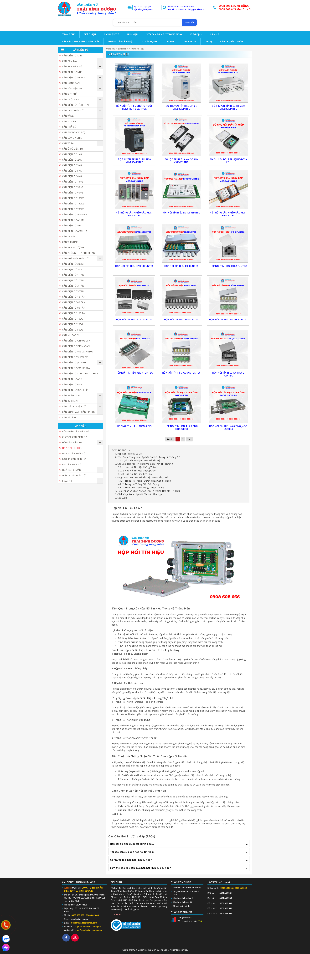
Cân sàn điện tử (72, 88)
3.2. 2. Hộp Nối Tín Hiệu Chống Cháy (136, 470)
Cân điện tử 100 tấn (74, 313)
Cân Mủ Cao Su (71, 335)
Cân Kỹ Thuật (70, 400)
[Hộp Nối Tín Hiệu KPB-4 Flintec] (228, 242)
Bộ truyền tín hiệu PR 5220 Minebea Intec (134, 161)
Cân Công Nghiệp (72, 137)
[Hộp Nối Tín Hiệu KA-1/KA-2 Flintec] (228, 349)
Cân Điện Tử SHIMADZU (75, 357)
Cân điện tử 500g (72, 329)
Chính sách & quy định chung (187, 887)
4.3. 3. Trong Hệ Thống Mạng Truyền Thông (141, 487)
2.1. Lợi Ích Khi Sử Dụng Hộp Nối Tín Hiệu (139, 460)
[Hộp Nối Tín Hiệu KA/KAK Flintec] (181, 349)
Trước (170, 439)
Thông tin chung (181, 882)
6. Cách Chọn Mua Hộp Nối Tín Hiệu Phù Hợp (138, 494)
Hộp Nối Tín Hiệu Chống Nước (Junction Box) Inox (134, 107)
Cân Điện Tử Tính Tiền (75, 104)
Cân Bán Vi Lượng (73, 247)
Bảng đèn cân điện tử (75, 431)
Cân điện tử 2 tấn (73, 280)
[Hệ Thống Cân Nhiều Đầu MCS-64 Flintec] (228, 189)
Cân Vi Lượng (70, 241)
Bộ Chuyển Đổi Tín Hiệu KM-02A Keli (228, 161)
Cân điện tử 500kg (73, 269)
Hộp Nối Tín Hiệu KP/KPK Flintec (228, 319)
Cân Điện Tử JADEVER (74, 362)
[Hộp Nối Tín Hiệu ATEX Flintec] (134, 296)
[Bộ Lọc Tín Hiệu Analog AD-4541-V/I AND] (181, 136)
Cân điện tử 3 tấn (73, 285)
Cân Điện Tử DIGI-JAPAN (76, 346)
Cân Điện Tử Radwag (74, 214)
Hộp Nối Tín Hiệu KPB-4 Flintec (228, 265)
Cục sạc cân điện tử (74, 437)
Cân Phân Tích (71, 395)
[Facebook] (66, 940)
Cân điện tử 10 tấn (73, 296)
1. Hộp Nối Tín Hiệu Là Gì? (128, 453)
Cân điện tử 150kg (73, 203)
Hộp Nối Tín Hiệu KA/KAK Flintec (181, 372)
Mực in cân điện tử (74, 458)
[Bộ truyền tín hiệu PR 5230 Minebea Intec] (228, 82)
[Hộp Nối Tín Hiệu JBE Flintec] (181, 242)
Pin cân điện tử (71, 464)
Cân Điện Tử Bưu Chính (76, 389)
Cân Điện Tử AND (72, 379)
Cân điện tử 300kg (73, 263)
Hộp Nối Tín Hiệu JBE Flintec (181, 265)
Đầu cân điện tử (72, 442)
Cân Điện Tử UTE (72, 384)
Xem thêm (117, 914)
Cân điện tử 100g (72, 318)
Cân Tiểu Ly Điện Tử (74, 406)
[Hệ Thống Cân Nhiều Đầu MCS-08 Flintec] (134, 189)
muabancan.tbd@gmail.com (84, 923)
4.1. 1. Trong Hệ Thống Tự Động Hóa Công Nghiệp (144, 480)
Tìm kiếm (190, 22)
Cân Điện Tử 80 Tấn (73, 307)
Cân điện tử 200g (72, 324)
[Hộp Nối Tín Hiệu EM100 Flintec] (181, 189)
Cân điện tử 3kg (72, 165)
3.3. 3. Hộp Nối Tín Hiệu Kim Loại (135, 473)
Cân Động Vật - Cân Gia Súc (78, 411)
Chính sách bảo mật (182, 902)
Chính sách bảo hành (183, 898)
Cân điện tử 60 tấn (73, 302)
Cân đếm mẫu (70, 61)
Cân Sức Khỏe (70, 93)
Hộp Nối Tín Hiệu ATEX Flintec (134, 319)
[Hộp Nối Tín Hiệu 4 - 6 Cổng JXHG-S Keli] (181, 402)
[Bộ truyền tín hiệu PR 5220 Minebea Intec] (134, 136)
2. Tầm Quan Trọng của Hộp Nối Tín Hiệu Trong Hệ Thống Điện (148, 457)
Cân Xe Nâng (69, 121)
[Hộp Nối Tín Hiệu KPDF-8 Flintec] (134, 242)
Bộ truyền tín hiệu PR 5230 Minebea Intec (228, 107)
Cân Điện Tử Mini (72, 55)
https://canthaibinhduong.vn (88, 926)
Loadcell (68, 480)
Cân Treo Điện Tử (72, 110)
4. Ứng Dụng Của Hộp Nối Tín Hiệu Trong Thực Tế (141, 477)
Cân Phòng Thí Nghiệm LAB (78, 252)
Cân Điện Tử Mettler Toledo (80, 373)
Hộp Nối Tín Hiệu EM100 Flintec (181, 212)
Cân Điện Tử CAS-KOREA (76, 368)
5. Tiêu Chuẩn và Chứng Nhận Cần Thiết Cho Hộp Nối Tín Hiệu (147, 490)
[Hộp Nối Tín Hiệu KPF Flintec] (181, 296)
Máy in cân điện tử (73, 453)
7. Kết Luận (121, 497)
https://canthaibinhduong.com (88, 930)
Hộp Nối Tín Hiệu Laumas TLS (134, 426)
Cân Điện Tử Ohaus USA (76, 340)
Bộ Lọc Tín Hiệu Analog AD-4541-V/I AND (181, 161)
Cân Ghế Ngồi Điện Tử (75, 258)
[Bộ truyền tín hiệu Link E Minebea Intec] (181, 82)
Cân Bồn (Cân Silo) (73, 132)
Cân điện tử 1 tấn (73, 274)
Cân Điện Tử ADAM (73, 220)
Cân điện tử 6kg (72, 176)
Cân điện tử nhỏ (72, 72)
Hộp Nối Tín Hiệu (136, 48)
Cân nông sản (71, 82)
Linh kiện (122, 48)
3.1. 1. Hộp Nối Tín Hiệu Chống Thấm (137, 467)
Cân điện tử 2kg (72, 159)
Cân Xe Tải (68, 143)
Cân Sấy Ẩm (69, 417)
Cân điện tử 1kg (72, 154)
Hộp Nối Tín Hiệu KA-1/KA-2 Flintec (228, 374)
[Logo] (64, 9)
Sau (189, 439)
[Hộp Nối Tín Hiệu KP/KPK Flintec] (228, 296)
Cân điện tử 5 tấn (73, 291)
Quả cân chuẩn (71, 469)
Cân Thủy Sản (70, 99)
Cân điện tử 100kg (73, 198)
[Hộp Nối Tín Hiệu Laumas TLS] (134, 402)
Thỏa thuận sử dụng (182, 906)
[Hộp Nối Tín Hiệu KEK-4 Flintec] (134, 349)
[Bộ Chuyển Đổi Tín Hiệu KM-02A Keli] (228, 136)
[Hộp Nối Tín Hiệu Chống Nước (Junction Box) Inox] (134, 82)
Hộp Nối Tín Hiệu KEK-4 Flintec (134, 372)
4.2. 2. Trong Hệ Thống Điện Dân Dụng (138, 484)
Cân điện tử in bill (73, 77)
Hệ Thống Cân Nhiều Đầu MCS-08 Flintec (134, 214)
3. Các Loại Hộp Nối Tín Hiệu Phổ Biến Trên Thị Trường (144, 463)
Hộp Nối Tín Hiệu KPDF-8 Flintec (134, 265)
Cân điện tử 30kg (72, 187)
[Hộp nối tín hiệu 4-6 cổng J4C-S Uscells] (228, 402)
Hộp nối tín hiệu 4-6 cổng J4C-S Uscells (228, 427)
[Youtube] (75, 940)
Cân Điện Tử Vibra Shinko (77, 351)
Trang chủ (110, 48)
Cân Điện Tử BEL (72, 225)
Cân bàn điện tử (72, 66)
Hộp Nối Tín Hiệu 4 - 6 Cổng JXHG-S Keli (181, 427)
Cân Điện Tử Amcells (75, 230)
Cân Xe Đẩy (68, 236)
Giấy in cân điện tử (73, 475)
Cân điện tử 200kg (73, 209)
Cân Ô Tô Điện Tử (72, 148)
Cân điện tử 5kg (72, 170)
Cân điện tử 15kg (72, 181)
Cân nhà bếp (69, 126)
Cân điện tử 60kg (72, 192)
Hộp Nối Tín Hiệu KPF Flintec (181, 319)
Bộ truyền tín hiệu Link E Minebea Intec (181, 107)
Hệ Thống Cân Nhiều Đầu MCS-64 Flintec (228, 214)
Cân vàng (68, 115)
